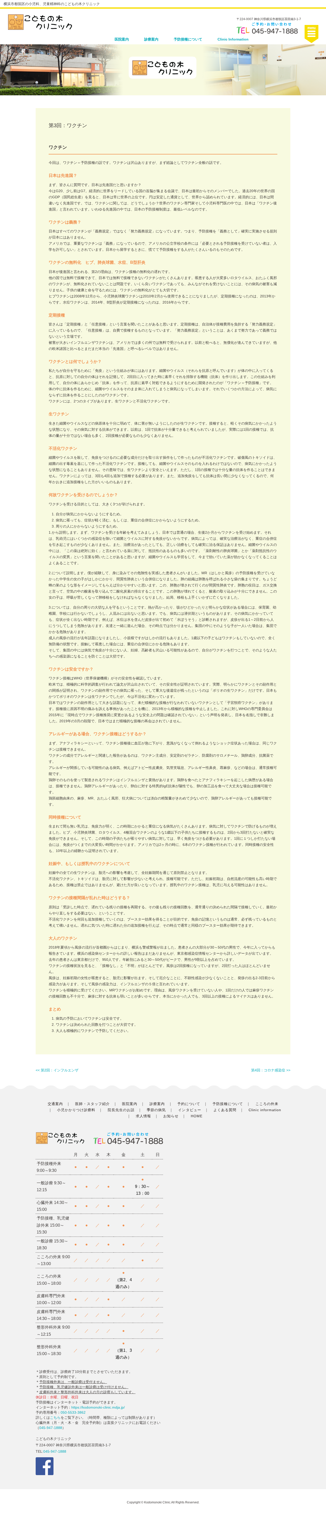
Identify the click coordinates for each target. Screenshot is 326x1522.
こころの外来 (266, 1104)
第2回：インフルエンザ (59, 1070)
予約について (188, 1104)
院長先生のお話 (121, 1110)
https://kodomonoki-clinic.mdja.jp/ (98, 1407)
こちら (55, 1417)
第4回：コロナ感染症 (268, 1070)
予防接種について (188, 39)
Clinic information (265, 1110)
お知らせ (171, 1116)
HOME (196, 1116)
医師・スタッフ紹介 (92, 1104)
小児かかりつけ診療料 (76, 1110)
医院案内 (122, 39)
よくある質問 (224, 1110)
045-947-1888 (50, 1428)
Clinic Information (233, 39)
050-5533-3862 (73, 1412)
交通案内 (55, 1104)
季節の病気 (156, 1110)
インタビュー (189, 1110)
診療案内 (151, 39)
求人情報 (143, 1116)
